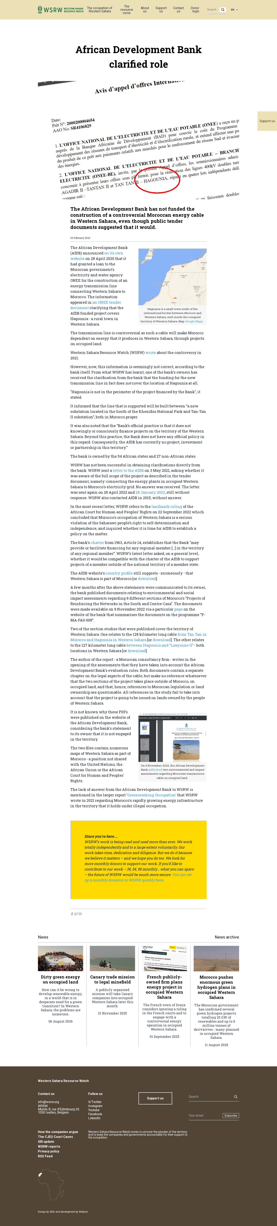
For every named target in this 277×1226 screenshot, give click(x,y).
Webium (83, 1212)
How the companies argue (58, 1132)
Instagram (95, 1106)
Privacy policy (48, 1151)
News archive (227, 937)
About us (145, 9)
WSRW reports (49, 1146)
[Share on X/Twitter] (76, 914)
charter (98, 542)
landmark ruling (167, 506)
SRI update (46, 1142)
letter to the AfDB (128, 470)
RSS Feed (45, 1156)
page (178, 609)
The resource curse (126, 9)
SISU (52, 1212)
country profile (120, 573)
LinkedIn (94, 1118)
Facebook (95, 1114)
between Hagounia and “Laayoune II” (160, 645)
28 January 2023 (150, 492)
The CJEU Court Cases (55, 1137)
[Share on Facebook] (72, 914)
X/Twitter (95, 1102)
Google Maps (194, 321)
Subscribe (230, 1115)
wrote (150, 352)
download (147, 578)
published (155, 769)
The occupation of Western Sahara (99, 9)
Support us (267, 121)
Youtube (94, 1110)
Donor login (195, 9)
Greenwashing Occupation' (151, 794)
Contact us (178, 9)
